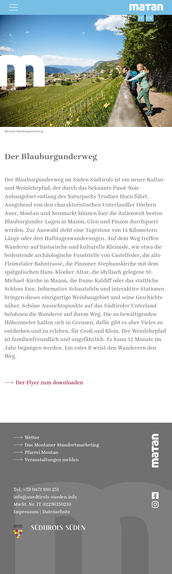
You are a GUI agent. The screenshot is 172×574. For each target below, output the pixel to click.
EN (150, 18)
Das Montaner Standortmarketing (62, 445)
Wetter (32, 437)
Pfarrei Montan (41, 452)
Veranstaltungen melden (52, 460)
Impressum (26, 512)
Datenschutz (56, 512)
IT (141, 18)
